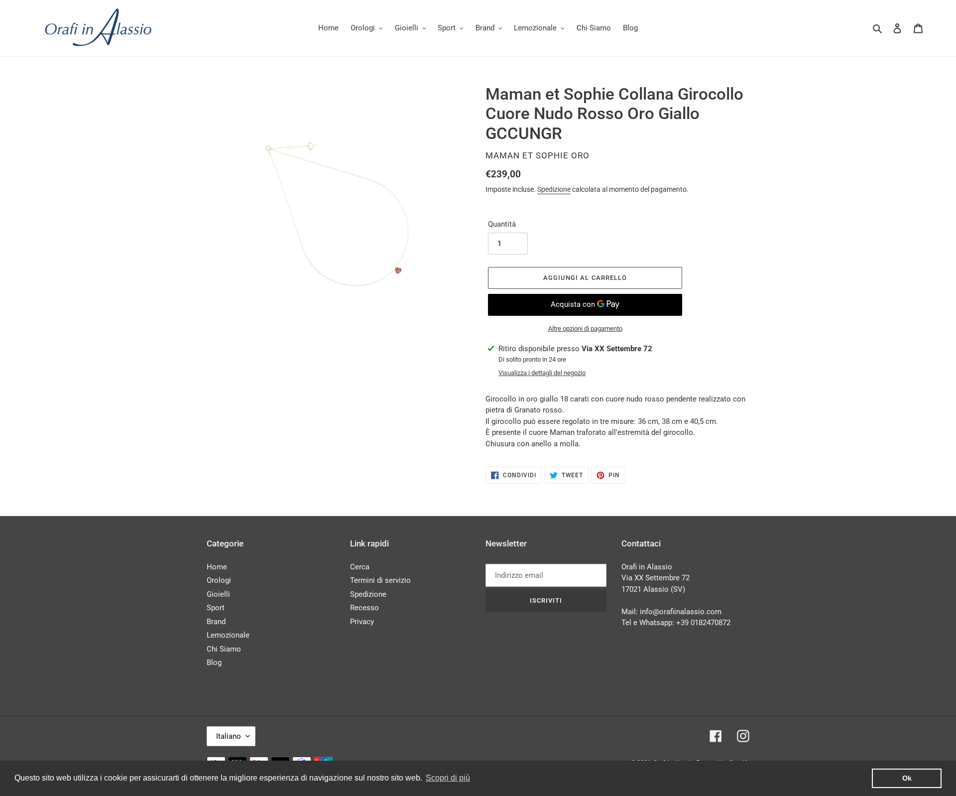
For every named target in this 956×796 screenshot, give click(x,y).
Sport (216, 607)
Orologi (219, 580)
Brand (216, 621)
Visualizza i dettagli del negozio (542, 373)
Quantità (502, 224)
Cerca (359, 566)
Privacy (362, 621)
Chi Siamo (224, 649)
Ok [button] (907, 778)
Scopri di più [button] (448, 778)
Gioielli (218, 594)
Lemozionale (228, 635)
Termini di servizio (380, 580)
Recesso (364, 607)
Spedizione (554, 189)
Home (217, 566)
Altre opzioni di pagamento (585, 328)
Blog (214, 662)
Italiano (228, 736)
